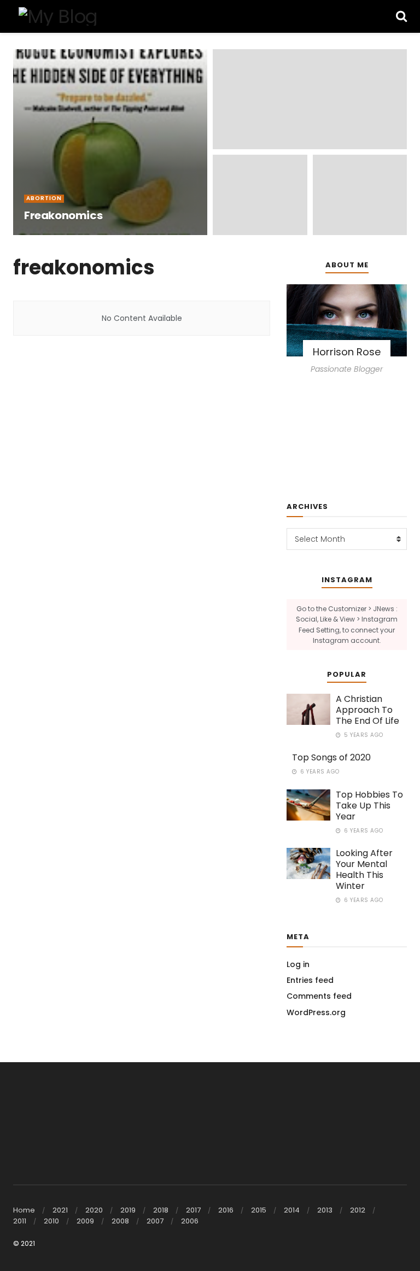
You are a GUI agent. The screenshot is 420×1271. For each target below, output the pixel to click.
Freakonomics (63, 215)
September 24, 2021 (111, 234)
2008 (120, 1221)
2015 (258, 1210)
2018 (160, 1210)
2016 (226, 1210)
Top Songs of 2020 (331, 757)
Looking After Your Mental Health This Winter (364, 869)
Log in (298, 964)
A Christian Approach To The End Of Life (367, 710)
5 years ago (362, 735)
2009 (85, 1221)
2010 (51, 1221)
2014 (292, 1210)
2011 (19, 1221)
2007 (155, 1221)
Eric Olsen (51, 234)
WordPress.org (316, 1012)
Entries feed (310, 980)
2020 (94, 1210)
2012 (357, 1210)
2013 (324, 1210)
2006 (190, 1221)
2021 (60, 1210)
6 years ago (319, 772)
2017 (193, 1210)
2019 (128, 1210)
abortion (44, 198)
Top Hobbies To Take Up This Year (369, 805)
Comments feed (319, 996)
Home (24, 1210)
